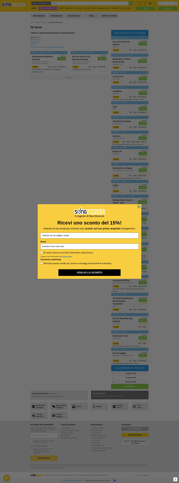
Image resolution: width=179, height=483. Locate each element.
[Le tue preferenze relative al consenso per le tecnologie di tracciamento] (175, 479)
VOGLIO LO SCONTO (89, 272)
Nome (43, 242)
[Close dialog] (138, 206)
